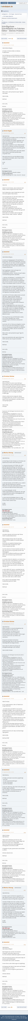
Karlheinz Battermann (12, 18)
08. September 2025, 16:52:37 (8, 378)
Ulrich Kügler (8, 131)
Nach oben (3, 1007)
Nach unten (4, 38)
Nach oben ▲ (23, 1016)
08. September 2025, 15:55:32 (8, 254)
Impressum (14, 1019)
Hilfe (3, 1016)
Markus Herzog (8, 453)
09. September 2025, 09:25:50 (8, 623)
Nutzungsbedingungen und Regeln (12, 1016)
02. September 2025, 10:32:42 (8, 133)
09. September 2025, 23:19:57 (8, 832)
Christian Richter (9, 376)
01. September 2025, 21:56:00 (8, 45)
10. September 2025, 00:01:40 (8, 890)
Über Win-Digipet (24, 1017)
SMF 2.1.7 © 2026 (4, 1017)
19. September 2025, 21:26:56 (8, 944)
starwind (6, 43)
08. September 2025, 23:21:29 (8, 527)
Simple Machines (11, 1017)
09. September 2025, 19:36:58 (8, 698)
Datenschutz (17, 1017)
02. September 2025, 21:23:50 (8, 182)
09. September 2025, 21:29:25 (8, 772)
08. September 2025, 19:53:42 (8, 455)
